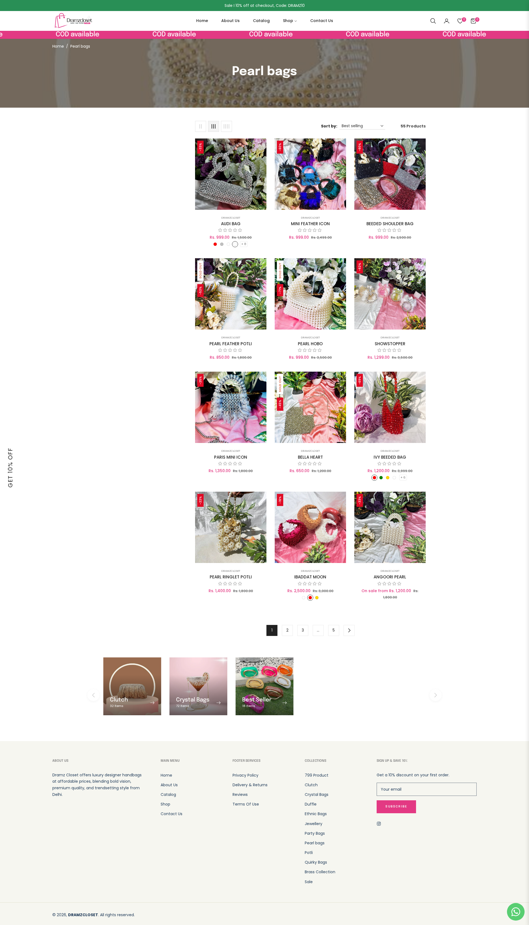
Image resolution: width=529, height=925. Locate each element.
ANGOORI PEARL (390, 577)
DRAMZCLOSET (230, 217)
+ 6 (403, 477)
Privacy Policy (245, 775)
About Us (169, 785)
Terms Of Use (246, 804)
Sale (309, 882)
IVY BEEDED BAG (390, 457)
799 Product (316, 775)
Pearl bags (315, 843)
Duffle (311, 804)
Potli (309, 852)
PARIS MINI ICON (230, 457)
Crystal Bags (316, 794)
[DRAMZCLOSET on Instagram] (380, 823)
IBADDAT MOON (310, 577)
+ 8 (243, 244)
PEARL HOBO (310, 344)
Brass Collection (320, 872)
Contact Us (171, 814)
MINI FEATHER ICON (310, 224)
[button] (433, 20)
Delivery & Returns (250, 785)
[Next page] (349, 630)
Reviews (240, 794)
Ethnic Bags (316, 814)
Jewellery (313, 823)
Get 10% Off (10, 468)
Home (58, 46)
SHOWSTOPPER (390, 344)
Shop (165, 804)
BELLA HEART (310, 457)
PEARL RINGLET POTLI (231, 577)
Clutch (311, 785)
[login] (447, 21)
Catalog (168, 794)
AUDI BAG (231, 224)
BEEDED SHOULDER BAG (390, 224)
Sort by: (329, 126)
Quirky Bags (316, 862)
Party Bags (315, 833)
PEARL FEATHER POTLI (230, 344)
